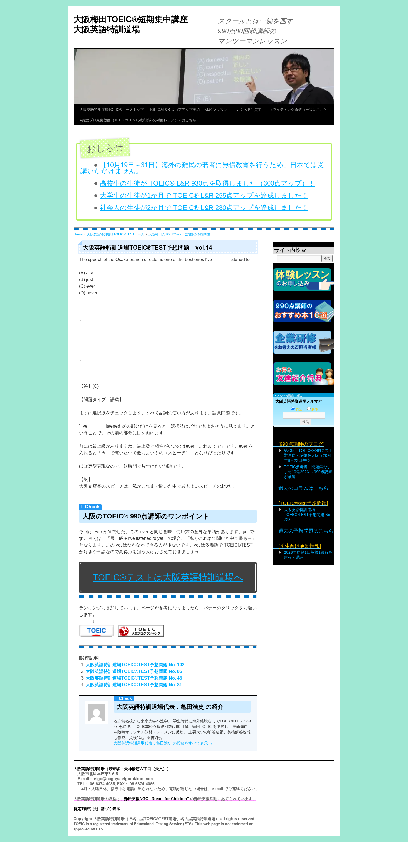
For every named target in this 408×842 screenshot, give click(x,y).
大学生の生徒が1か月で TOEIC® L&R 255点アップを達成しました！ (204, 195)
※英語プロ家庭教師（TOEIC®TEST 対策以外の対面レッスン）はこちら (138, 119)
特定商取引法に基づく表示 (97, 808)
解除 (314, 409)
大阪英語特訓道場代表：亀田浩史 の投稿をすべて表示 (163, 743)
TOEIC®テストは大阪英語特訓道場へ (168, 577)
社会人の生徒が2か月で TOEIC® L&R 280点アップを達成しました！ (204, 207)
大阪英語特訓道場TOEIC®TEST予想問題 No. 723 (307, 514)
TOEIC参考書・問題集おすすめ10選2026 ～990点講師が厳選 (308, 472)
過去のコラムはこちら (303, 488)
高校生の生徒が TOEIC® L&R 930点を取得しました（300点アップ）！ (207, 183)
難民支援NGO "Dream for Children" (156, 798)
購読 (299, 409)
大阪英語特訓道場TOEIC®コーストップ (112, 109)
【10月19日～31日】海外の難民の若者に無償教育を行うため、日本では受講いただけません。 (202, 168)
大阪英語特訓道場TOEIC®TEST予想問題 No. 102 (135, 664)
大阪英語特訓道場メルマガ (298, 401)
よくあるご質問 (250, 109)
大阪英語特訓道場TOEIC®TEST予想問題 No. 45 (134, 678)
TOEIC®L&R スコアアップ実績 (174, 109)
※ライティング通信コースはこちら (299, 109)
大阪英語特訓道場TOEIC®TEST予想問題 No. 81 (134, 684)
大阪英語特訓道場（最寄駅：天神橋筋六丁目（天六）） (122, 768)
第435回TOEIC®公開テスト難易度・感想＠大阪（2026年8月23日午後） (308, 455)
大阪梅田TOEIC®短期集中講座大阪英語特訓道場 (131, 24)
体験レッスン (218, 109)
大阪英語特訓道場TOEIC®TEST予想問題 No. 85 (134, 671)
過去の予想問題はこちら (305, 531)
